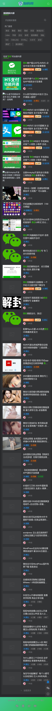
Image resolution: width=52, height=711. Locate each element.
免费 (39, 69)
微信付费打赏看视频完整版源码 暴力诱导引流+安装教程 (36, 408)
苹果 (14, 35)
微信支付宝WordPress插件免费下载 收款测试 (36, 565)
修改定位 (40, 30)
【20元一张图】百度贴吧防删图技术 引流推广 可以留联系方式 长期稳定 (36, 191)
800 (29, 116)
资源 (37, 367)
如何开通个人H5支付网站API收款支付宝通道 (35, 80)
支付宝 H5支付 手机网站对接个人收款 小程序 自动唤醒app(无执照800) (36, 159)
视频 (34, 257)
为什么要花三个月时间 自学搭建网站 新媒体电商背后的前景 (35, 660)
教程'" (8, 44)
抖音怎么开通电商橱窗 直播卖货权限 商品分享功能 (35, 596)
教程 (13, 30)
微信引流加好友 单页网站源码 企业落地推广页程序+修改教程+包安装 (36, 425)
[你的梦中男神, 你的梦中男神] (24, 198)
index (8, 35)
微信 (19, 30)
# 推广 (46, 617)
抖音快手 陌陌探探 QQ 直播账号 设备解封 (35, 299)
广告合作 (30, 700)
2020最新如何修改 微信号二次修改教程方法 (35, 377)
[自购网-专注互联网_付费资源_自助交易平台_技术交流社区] (26, 3)
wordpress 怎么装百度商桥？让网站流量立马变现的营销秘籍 (36, 535)
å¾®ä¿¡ (24, 40)
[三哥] (24, 182)
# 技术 (33, 680)
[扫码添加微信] (48, 688)
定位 (20, 35)
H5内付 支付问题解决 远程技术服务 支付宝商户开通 (36, 111)
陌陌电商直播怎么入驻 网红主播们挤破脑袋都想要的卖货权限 (36, 645)
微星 (26, 30)
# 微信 (39, 602)
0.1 (28, 320)
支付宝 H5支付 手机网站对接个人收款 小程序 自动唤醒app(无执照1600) (36, 144)
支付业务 (29, 85)
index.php (15, 40)
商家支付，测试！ (33, 313)
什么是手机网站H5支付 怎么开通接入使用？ (35, 95)
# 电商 (39, 633)
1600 (29, 148)
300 (29, 132)
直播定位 (29, 210)
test (7, 40)
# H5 (49, 101)
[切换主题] (48, 694)
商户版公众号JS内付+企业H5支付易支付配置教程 (36, 64)
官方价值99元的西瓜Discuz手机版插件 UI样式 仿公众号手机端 (36, 222)
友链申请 (11, 700)
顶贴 (42, 35)
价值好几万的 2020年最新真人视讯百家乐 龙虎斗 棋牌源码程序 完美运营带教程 (35, 488)
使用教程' (19, 44)
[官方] (24, 73)
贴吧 (26, 35)
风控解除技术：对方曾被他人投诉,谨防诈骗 (36, 268)
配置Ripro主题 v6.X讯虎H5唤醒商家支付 (35, 330)
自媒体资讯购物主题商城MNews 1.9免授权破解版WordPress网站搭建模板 (34, 582)
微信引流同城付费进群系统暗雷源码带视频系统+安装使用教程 (36, 394)
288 (29, 179)
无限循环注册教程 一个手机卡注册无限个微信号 (35, 283)
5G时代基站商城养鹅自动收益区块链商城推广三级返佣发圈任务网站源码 (36, 347)
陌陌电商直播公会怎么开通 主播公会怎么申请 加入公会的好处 (35, 613)
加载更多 (27, 690)
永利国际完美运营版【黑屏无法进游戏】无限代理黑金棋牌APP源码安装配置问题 (36, 457)
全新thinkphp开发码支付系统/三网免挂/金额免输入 (36, 174)
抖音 (32, 30)
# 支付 (43, 101)
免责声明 (21, 700)
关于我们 (40, 700)
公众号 (32, 40)
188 (29, 69)
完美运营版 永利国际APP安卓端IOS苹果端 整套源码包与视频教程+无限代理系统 (36, 441)
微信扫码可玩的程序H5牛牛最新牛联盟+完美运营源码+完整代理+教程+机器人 (35, 519)
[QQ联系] (48, 681)
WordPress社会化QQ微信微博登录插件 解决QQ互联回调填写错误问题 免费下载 (36, 551)
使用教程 (34, 35)
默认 (37, 101)
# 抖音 (33, 602)
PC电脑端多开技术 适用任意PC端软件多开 (35, 236)
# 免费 (46, 664)
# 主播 (33, 617)
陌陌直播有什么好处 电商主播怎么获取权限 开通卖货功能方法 (35, 629)
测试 (7, 30)
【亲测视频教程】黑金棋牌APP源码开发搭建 (35, 471)
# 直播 (33, 633)
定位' (40, 40)
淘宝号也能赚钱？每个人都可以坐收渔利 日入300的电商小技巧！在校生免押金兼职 (36, 676)
